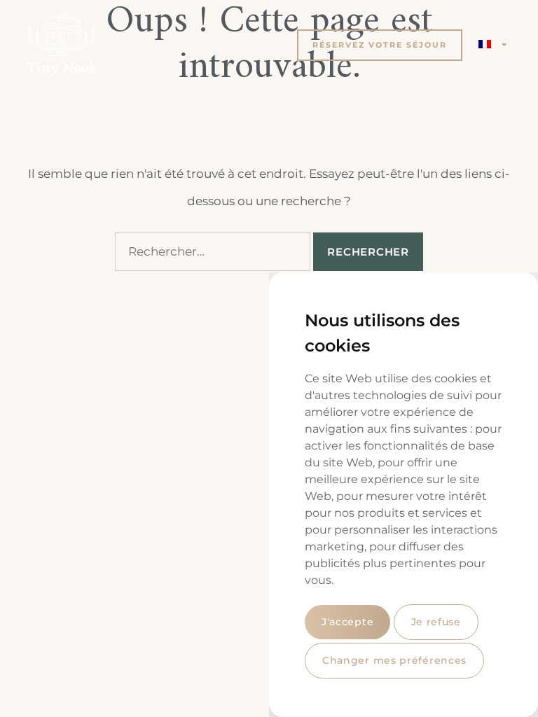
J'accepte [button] (347, 621)
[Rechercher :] (212, 251)
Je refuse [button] (436, 621)
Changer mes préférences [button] (394, 660)
